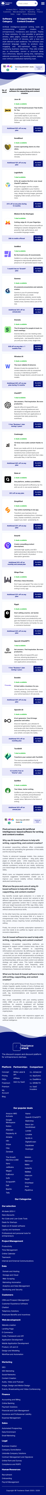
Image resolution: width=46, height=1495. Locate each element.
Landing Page (8, 1329)
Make (27, 1164)
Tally (8, 1193)
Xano (8, 1163)
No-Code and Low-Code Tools (14, 1218)
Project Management (26, 9)
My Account (5, 1091)
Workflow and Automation (12, 1354)
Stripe (8, 1144)
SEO (3, 1367)
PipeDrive (29, 1190)
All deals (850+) (8, 1211)
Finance (40, 12)
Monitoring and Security (12, 1289)
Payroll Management (10, 1482)
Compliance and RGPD (11, 1464)
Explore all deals (39, 67)
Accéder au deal (38, 129)
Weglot (9, 1171)
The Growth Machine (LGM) (12, 1158)
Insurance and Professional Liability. (17, 1414)
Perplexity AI (11, 1133)
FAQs (4, 1079)
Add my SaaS (19, 1082)
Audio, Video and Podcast (13, 1382)
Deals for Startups (9, 1222)
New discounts (8, 1215)
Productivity (7, 1246)
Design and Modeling (11, 1351)
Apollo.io (28, 1138)
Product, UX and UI (10, 1347)
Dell (7, 1185)
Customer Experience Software (15, 1304)
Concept (5, 1072)
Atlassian (9, 1130)
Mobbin (28, 1157)
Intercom (28, 1175)
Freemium (6, 1083)
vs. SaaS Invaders (33, 1087)
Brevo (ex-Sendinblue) (30, 1125)
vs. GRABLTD (35, 1083)
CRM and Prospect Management (15, 1300)
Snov (27, 1186)
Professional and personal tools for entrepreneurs (16, 1234)
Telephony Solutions (10, 1311)
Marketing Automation (12, 1282)
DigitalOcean (30, 1142)
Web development (19, 12)
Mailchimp (29, 1121)
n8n (7, 1141)
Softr (8, 1178)
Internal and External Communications (17, 1261)
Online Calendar (8, 1253)
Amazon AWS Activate (11, 1114)
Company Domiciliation (11, 1450)
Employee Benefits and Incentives (16, 1315)
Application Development (12, 1340)
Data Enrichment (9, 1432)
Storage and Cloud (10, 1275)
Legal (18, 14)
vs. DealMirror (35, 1079)
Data (38, 9)
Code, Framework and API (13, 1336)
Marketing (31, 12)
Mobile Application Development (15, 1343)
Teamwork (6, 1257)
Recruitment (7, 1475)
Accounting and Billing (11, 1399)
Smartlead (29, 1183)
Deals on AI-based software (13, 1226)
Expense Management (11, 1418)
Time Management (10, 1250)
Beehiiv (9, 1189)
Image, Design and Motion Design (16, 1385)
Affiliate (16, 1078)
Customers (7, 12)
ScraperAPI (10, 1182)
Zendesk (9, 1152)
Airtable (9, 1137)
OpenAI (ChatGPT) (33, 1117)
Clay (8, 1148)
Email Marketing (8, 1435)
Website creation (9, 1325)
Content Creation (9, 1378)
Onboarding (7, 1478)
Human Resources (29, 14)
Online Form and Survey (12, 1461)
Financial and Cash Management (15, 1410)
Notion (8, 1126)
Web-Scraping (9, 1279)
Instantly (28, 1168)
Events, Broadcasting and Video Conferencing (21, 1389)
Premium (5, 1086)
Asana (27, 1113)
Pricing (5, 1076)
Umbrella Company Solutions (14, 1453)
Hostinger (29, 1149)
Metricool (28, 1161)
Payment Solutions (9, 1407)
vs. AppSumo (35, 1076)
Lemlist (28, 1131)
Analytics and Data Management (16, 1286)
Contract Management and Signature (17, 1457)
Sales (12, 14)
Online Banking (8, 1403)
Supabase (29, 1145)
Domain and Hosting (11, 1271)
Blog (4, 1096)
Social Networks (8, 1374)
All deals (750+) (11, 9)
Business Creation (9, 1446)
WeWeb (28, 1172)
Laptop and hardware (11, 1229)
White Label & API (19, 1073)
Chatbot (5, 1307)
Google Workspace (10, 1121)
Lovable (28, 1134)
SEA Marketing (8, 1371)
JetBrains (10, 1167)
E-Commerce (7, 1332)
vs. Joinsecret (35, 1072)
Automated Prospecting (12, 1428)
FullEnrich (10, 1174)
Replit (27, 1179)
